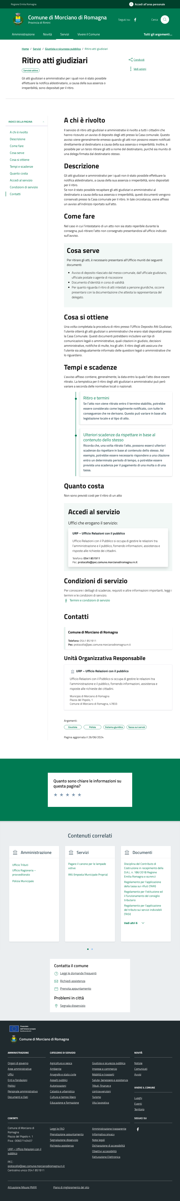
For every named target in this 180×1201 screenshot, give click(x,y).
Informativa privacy (103, 1134)
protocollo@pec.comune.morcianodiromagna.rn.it (36, 1166)
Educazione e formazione (64, 1102)
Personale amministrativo (23, 1091)
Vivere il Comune (89, 34)
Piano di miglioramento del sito (71, 1187)
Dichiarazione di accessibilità (108, 1145)
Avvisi (137, 1074)
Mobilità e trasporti (103, 1074)
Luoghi (138, 1098)
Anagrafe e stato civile (63, 1074)
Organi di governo (18, 1063)
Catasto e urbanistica (62, 1091)
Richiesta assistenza (62, 1145)
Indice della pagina (20, 121)
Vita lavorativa (100, 1102)
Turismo (96, 1097)
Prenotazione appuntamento (66, 1134)
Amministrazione (23, 34)
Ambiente (55, 1069)
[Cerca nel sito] (165, 19)
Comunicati (140, 1069)
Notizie (138, 1063)
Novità (47, 34)
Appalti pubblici (59, 1080)
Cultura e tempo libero (63, 1097)
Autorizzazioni (58, 1086)
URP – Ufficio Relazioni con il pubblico (98, 533)
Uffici (11, 1074)
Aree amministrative (19, 1069)
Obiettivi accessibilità (104, 1151)
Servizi (64, 34)
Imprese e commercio (104, 1069)
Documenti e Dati (18, 1097)
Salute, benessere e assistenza (110, 1080)
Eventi (138, 1104)
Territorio (139, 1109)
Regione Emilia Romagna (23, 4)
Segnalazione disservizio (64, 1140)
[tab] (88, 949)
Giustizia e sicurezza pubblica (108, 1063)
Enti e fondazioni (17, 1080)
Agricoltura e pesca (61, 1063)
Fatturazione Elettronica (106, 1157)
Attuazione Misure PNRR (22, 1187)
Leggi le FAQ (57, 1129)
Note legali (98, 1140)
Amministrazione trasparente (109, 1129)
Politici (11, 1086)
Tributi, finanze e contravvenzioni (101, 1088)
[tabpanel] (34, 896)
